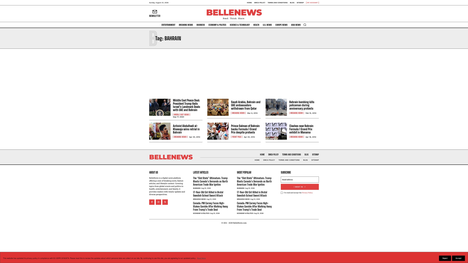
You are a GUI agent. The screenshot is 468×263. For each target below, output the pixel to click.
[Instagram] (158, 202)
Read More (201, 258)
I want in (298, 187)
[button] (305, 25)
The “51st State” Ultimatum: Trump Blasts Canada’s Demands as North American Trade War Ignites (210, 181)
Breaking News (238, 113)
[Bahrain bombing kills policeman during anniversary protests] (276, 107)
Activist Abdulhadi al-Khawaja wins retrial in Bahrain (186, 129)
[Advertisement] (234, 73)
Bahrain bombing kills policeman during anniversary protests (301, 105)
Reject (445, 258)
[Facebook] (152, 202)
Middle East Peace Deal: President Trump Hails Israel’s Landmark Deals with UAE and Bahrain (186, 105)
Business (196, 188)
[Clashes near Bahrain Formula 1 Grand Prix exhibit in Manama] (276, 131)
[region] (234, 257)
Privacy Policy (307, 193)
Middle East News (181, 114)
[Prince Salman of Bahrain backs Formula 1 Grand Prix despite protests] (218, 131)
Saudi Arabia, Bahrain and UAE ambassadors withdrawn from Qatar (245, 105)
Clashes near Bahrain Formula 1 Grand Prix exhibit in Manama (301, 129)
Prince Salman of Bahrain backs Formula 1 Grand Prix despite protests (245, 129)
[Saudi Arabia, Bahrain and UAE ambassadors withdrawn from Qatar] (218, 107)
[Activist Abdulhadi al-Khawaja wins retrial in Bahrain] (160, 131)
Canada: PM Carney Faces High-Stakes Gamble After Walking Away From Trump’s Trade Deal (210, 206)
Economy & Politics (201, 213)
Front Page (236, 137)
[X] (165, 202)
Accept (458, 258)
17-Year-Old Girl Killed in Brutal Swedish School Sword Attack (208, 194)
